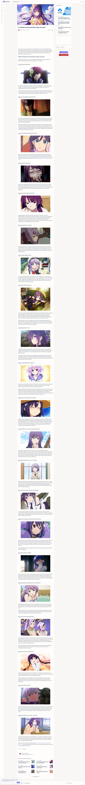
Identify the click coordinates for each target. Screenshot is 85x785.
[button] (69, 8)
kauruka (37, 60)
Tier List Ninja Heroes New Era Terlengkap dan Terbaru (63, 32)
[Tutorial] (62, 16)
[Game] (61, 30)
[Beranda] (2, 5)
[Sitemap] (2, 19)
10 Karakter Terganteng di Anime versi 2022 (24, 767)
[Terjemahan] (82, 1)
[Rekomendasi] (24, 749)
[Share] (51, 30)
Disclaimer (58, 47)
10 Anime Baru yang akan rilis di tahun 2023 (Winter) (42, 762)
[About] (2, 15)
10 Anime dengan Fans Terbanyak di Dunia (22, 772)
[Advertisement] (35, 39)
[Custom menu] (2, 8)
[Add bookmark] (48, 30)
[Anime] (19, 749)
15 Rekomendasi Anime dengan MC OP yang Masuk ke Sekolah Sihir (64, 23)
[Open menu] (2, 1)
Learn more (11, 781)
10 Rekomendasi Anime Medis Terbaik (42, 772)
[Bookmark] (83, 1)
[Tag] (22, 760)
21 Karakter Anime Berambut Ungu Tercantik (41, 767)
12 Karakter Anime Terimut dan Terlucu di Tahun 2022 (24, 762)
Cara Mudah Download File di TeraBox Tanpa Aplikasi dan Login (64, 18)
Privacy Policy (62, 47)
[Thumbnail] (33, 761)
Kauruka (6, 1)
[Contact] (2, 17)
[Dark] (80, 1)
